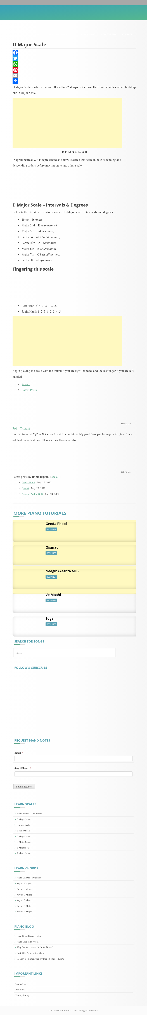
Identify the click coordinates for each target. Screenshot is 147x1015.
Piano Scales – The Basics (29, 813)
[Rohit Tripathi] (35, 407)
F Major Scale (23, 824)
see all (55, 477)
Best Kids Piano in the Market (31, 953)
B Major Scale (23, 847)
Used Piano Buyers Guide (29, 935)
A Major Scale (23, 853)
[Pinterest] (74, 70)
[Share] (74, 81)
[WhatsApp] (74, 64)
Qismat (25, 488)
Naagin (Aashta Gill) (32, 494)
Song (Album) (23, 768)
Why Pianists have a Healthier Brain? (35, 947)
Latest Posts (29, 390)
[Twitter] (74, 58)
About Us (20, 989)
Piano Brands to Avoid (28, 941)
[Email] (74, 75)
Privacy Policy (22, 995)
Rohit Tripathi (21, 428)
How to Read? (109, 34)
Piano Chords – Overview (29, 877)
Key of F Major (24, 883)
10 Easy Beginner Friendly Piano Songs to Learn (40, 958)
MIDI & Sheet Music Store (61, 34)
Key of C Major (24, 900)
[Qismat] (26, 553)
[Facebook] (74, 52)
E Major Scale (23, 830)
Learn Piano (88, 34)
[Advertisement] (67, 123)
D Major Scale (23, 836)
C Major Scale (23, 841)
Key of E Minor (24, 888)
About (26, 384)
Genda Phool (28, 482)
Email (19, 752)
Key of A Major (24, 911)
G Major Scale (23, 819)
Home (37, 34)
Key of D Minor (24, 894)
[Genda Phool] (26, 529)
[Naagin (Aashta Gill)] (26, 577)
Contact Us (129, 34)
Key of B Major (24, 906)
